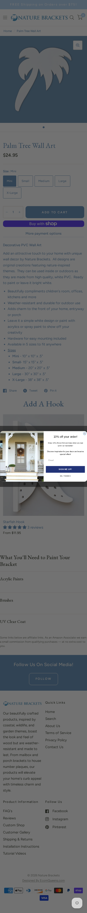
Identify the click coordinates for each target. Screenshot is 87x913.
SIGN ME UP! (65, 469)
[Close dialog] (84, 433)
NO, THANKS (65, 476)
